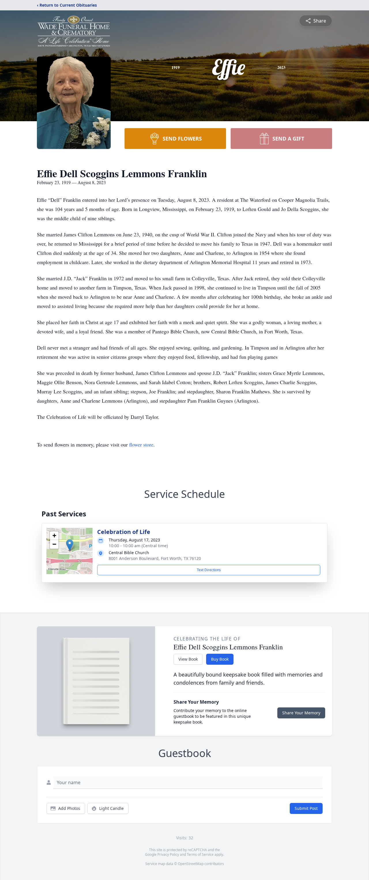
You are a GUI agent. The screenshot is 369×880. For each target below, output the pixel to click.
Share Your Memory (301, 712)
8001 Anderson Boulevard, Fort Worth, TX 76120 (155, 558)
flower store (141, 444)
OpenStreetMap (191, 863)
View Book (188, 659)
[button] (69, 545)
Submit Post (306, 808)
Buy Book (220, 659)
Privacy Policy (168, 854)
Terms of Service (200, 854)
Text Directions (209, 569)
